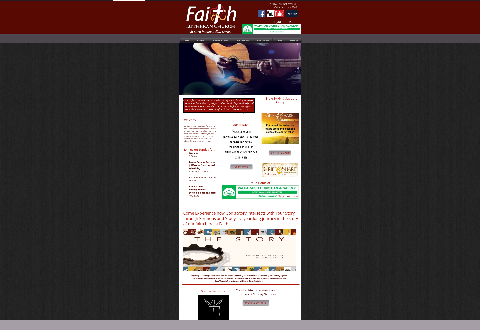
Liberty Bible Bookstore (252, 281)
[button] (240, 69)
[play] (296, 93)
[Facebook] (261, 13)
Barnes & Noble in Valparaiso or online (251, 278)
